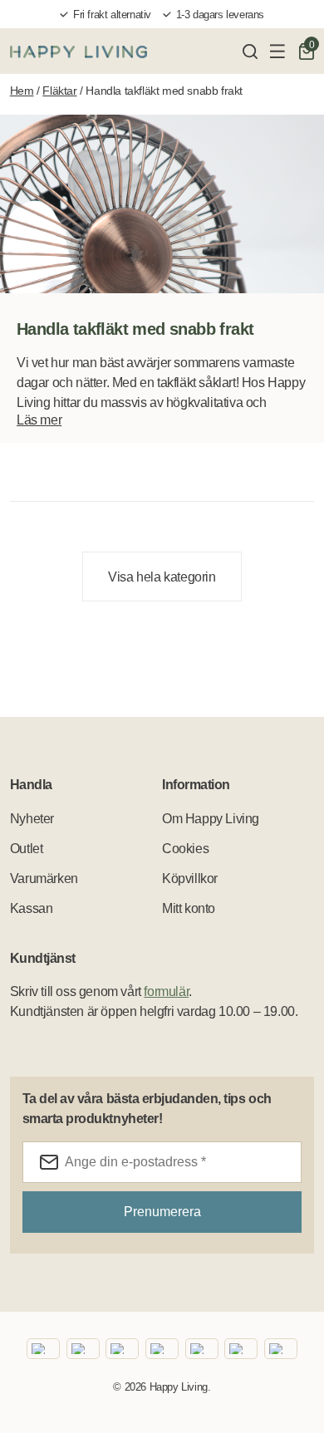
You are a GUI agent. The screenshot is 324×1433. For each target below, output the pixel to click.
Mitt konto (188, 908)
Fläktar (59, 90)
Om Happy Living (210, 819)
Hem (22, 90)
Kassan (31, 908)
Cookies (185, 849)
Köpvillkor (190, 878)
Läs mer (39, 420)
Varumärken (44, 878)
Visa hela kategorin (161, 577)
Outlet (26, 849)
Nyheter (32, 819)
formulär (166, 991)
